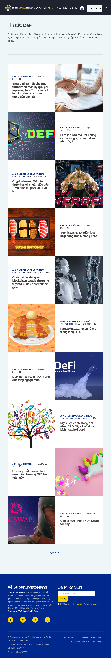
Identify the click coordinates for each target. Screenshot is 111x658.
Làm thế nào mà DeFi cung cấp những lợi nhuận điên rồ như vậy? (79, 138)
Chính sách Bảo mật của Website (87, 604)
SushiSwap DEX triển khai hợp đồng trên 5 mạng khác (78, 234)
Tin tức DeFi (27, 76)
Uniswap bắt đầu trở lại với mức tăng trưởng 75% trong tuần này (31, 474)
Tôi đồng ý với (80, 604)
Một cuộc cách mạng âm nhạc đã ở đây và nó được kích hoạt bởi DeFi (77, 426)
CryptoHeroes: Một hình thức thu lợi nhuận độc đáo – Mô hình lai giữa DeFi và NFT (30, 186)
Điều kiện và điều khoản (91, 637)
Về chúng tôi (97, 641)
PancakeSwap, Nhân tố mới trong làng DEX (78, 330)
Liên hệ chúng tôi (70, 637)
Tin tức (16, 76)
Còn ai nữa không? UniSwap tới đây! (79, 522)
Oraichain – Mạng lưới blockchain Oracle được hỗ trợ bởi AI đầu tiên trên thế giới (30, 282)
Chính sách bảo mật (80, 641)
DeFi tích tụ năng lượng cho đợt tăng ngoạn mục (31, 378)
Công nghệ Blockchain (24, 174)
